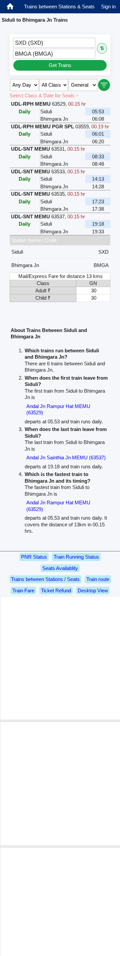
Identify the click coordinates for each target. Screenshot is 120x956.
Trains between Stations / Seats (45, 579)
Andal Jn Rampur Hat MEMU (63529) (58, 409)
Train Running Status (76, 557)
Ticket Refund (56, 590)
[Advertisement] (60, 658)
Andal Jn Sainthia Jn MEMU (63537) (66, 457)
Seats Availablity (60, 568)
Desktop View (93, 590)
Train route (97, 579)
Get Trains (60, 65)
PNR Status (34, 557)
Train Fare (23, 590)
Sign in (108, 6)
